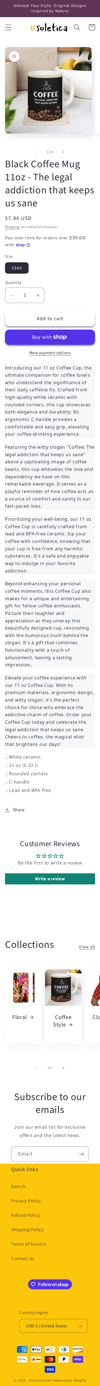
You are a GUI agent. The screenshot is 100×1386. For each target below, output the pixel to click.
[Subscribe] (81, 1154)
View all (87, 947)
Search (18, 1186)
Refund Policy (25, 1215)
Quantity (13, 282)
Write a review (50, 879)
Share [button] (19, 810)
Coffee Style (62, 1021)
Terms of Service (28, 1244)
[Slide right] (63, 152)
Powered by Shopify (69, 1380)
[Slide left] (37, 152)
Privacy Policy (26, 1201)
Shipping (12, 227)
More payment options (50, 353)
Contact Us (22, 1258)
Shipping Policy (27, 1229)
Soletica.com (40, 1380)
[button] (8, 27)
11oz (17, 268)
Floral (19, 1017)
